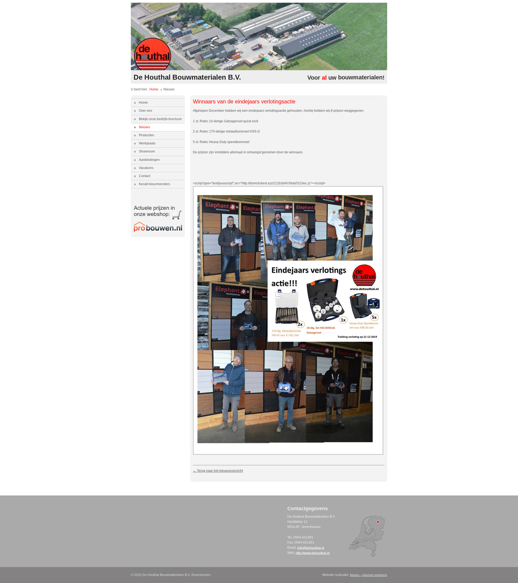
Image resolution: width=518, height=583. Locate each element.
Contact (144, 176)
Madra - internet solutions (368, 575)
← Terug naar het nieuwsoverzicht (218, 471)
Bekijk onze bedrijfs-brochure (160, 119)
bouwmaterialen (360, 77)
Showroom (147, 151)
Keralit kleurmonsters (154, 184)
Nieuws (144, 127)
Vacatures (146, 168)
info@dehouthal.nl (310, 548)
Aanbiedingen (149, 160)
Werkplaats (147, 143)
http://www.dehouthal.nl (313, 553)
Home (153, 89)
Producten (146, 135)
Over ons (145, 111)
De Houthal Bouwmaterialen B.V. (187, 77)
